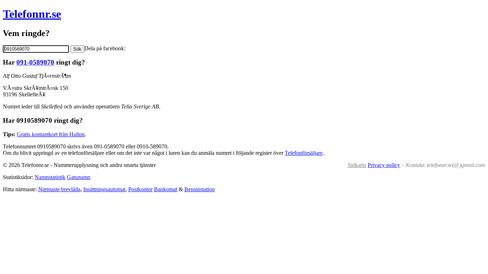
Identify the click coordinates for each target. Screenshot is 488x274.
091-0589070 (35, 62)
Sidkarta (357, 165)
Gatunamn (78, 177)
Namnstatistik (50, 177)
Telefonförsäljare (304, 153)
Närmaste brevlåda (59, 189)
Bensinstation (199, 189)
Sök (77, 49)
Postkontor (140, 189)
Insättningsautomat (104, 189)
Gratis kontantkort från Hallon (51, 134)
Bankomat (165, 189)
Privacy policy (384, 165)
